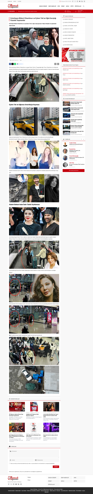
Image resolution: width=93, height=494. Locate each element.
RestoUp (58, 490)
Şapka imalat (18, 490)
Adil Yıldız (71, 156)
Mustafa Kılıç (72, 142)
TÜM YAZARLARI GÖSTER (73, 170)
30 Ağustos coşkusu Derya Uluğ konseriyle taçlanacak (16, 415)
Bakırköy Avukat (72, 490)
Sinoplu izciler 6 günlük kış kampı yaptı (76, 120)
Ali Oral (71, 163)
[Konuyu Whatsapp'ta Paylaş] (15, 64)
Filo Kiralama (78, 490)
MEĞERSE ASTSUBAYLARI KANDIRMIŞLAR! (72, 68)
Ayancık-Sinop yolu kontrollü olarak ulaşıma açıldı (77, 108)
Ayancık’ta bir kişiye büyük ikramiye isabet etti (76, 103)
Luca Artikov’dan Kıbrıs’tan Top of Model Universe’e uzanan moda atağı (50, 415)
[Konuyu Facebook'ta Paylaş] (10, 64)
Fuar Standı (23, 490)
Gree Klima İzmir (64, 490)
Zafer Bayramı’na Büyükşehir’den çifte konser (33, 435)
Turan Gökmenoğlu (73, 149)
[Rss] (82, 1)
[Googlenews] (84, 1)
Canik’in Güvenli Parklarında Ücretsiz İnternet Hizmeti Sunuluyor (31, 11)
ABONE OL (21, 64)
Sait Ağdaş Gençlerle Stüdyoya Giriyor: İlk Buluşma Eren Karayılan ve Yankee (16, 436)
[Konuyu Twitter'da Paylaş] (13, 64)
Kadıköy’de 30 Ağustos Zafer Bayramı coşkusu (32, 415)
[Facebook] (73, 1)
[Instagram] (77, 1)
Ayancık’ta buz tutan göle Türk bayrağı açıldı (77, 132)
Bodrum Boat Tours (45, 490)
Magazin (10, 412)
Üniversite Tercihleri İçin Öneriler (76, 164)
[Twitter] (75, 1)
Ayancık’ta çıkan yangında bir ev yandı (77, 114)
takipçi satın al (53, 490)
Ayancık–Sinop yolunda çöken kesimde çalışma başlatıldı (77, 126)
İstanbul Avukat (11, 490)
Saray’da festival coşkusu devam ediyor (50, 435)
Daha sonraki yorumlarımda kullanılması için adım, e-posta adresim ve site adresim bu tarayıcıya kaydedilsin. (32, 463)
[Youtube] (80, 1)
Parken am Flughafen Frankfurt (33, 490)
